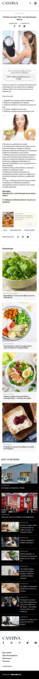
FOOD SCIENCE (8, 444)
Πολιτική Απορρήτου (9, 655)
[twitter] (24, 26)
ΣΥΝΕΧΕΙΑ (29, 224)
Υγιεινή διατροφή (29, 230)
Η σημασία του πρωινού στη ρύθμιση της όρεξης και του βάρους (19, 448)
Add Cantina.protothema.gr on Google (18, 78)
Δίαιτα (5, 230)
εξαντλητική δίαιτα (15, 230)
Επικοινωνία (6, 658)
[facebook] (15, 26)
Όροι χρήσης (7, 653)
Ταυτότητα (6, 661)
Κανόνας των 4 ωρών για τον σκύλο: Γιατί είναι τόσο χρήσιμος (28, 622)
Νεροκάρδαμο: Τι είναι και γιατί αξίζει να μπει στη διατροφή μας (19, 296)
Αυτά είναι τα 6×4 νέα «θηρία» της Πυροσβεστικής (17, 517)
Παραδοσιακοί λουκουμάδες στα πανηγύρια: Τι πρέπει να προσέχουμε (24, 217)
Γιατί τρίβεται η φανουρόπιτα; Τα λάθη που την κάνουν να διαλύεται (28, 589)
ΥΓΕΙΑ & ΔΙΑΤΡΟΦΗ (19, 13)
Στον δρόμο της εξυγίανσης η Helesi (12, 488)
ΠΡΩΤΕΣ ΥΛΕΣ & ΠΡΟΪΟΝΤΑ (11, 293)
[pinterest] (19, 26)
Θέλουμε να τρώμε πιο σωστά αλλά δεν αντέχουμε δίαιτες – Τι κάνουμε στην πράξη (17, 397)
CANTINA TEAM (13, 23)
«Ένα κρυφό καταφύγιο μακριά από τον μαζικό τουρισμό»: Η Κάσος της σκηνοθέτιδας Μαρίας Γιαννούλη (27, 573)
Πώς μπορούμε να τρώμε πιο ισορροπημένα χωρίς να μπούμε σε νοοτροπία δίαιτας (18, 347)
